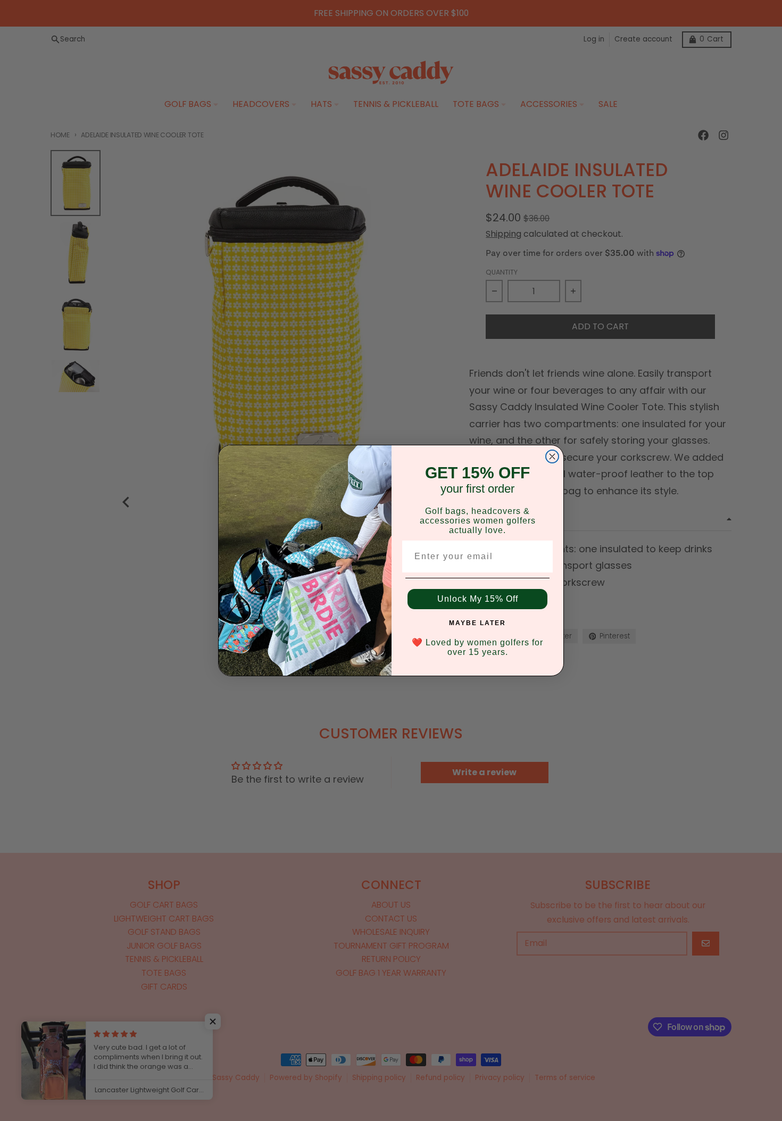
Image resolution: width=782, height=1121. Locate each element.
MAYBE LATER (477, 623)
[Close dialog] (552, 456)
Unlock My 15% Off (477, 598)
